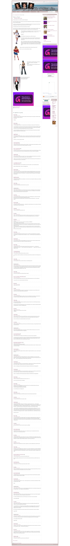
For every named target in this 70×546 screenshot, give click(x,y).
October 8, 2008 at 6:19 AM (17, 203)
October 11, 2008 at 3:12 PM (17, 530)
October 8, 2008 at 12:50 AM (17, 115)
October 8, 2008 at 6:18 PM (17, 455)
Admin (38, 11)
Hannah (15, 383)
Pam (14, 501)
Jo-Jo (14, 322)
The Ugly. (45, 40)
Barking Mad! (15, 492)
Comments (55, 1)
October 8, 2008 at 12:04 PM (17, 362)
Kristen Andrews (16, 429)
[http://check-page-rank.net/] (46, 99)
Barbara (15, 123)
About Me (14, 11)
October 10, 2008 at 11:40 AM (17, 515)
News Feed (41, 1)
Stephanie (15, 154)
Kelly (14, 219)
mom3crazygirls (16, 142)
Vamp (14, 208)
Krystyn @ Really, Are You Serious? (18, 454)
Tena (14, 423)
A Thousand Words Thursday (25, 11)
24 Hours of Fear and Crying (47, 41)
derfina (15, 271)
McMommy (15, 536)
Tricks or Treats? (16, 17)
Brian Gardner (35, 544)
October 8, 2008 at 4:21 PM (17, 416)
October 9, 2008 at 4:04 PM (17, 487)
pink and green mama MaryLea (18, 342)
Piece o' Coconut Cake (17, 148)
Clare (14, 294)
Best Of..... (18, 11)
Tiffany (14, 300)
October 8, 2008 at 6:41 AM (17, 214)
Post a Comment (15, 540)
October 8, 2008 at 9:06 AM (17, 289)
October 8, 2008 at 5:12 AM (17, 155)
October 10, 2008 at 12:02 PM (17, 524)
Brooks (15, 244)
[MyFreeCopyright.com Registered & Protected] (46, 102)
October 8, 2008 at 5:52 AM (17, 170)
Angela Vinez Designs (50, 544)
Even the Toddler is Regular (50, 25)
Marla (14, 283)
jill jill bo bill (15, 169)
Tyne (14, 213)
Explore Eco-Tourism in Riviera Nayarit (54, 113)
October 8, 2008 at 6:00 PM (17, 447)
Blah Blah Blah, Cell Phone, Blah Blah (48, 29)
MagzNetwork (43, 544)
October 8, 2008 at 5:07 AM (17, 149)
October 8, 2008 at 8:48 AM (17, 284)
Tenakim (15, 314)
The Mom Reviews (33, 11)
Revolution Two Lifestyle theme (29, 544)
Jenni (14, 397)
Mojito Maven (15, 177)
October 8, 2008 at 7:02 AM (17, 239)
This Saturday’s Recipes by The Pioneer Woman (54, 118)
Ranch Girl (15, 202)
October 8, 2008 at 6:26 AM (17, 209)
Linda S (15, 183)
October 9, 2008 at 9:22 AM (17, 479)
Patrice (15, 415)
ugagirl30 (15, 134)
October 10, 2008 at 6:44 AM (17, 502)
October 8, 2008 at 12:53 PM (17, 384)
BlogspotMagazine (39, 544)
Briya (14, 529)
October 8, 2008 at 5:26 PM (17, 442)
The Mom (15, 361)
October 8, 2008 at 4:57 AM (17, 143)
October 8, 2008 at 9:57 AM (17, 309)
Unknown (15, 238)
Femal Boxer (15, 118)
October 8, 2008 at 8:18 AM (17, 272)
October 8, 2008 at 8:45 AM (17, 277)
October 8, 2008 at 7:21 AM (17, 245)
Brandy (15, 114)
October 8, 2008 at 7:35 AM (17, 252)
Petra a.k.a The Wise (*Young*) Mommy (19, 276)
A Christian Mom (16, 251)
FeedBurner (52, 76)
